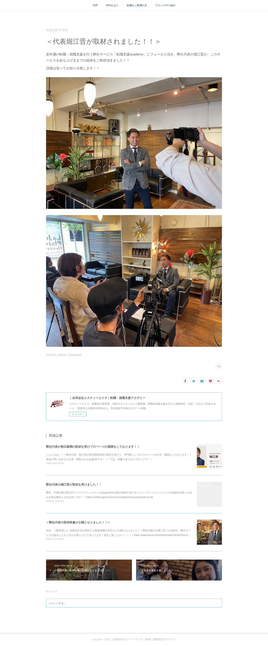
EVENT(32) (51, 354)
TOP (95, 5)
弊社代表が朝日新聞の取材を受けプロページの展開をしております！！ (93, 446)
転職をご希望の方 (137, 5)
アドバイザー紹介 (165, 5)
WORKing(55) (74, 354)
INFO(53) (62, 354)
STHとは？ (112, 5)
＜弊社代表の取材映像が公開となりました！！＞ (78, 522)
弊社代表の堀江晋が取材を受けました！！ (74, 484)
